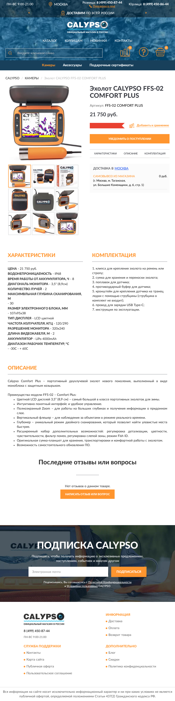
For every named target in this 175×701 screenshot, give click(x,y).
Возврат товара (119, 635)
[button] (102, 6)
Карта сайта (35, 659)
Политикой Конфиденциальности (109, 582)
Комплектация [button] (154, 153)
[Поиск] (10, 53)
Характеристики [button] (105, 153)
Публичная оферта (40, 666)
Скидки (113, 659)
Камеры (48, 65)
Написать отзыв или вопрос (87, 494)
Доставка (115, 621)
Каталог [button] (50, 40)
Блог (112, 653)
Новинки (98, 40)
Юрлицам (73, 40)
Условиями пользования (82, 586)
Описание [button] (131, 153)
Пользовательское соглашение (49, 673)
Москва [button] (122, 168)
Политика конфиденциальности (132, 666)
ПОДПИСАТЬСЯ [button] (128, 572)
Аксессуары (72, 65)
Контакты (123, 40)
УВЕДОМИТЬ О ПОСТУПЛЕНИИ (129, 139)
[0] (160, 52)
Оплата (113, 628)
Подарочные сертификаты (111, 65)
